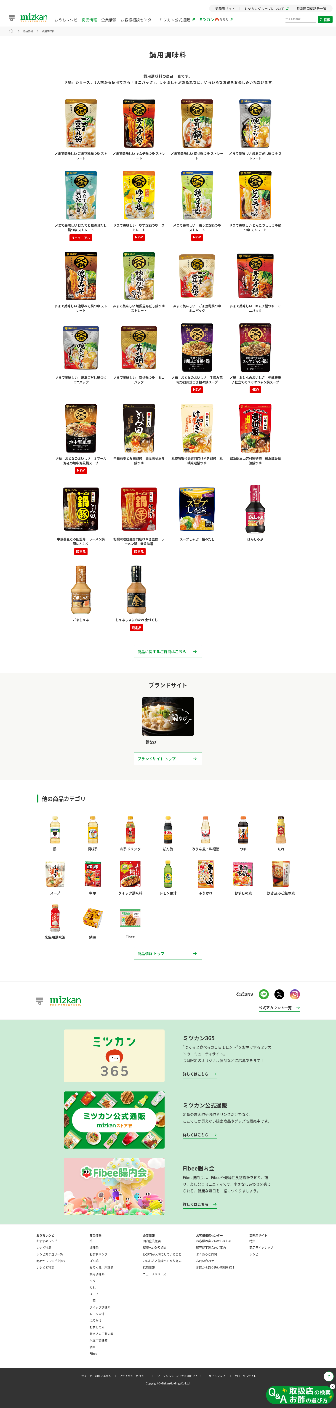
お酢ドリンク (98, 1254)
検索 (327, 19)
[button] (300, 1395)
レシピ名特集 (45, 1267)
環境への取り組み (155, 1247)
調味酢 (94, 1247)
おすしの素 (97, 1327)
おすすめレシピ (46, 1241)
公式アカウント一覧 (275, 1007)
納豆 (93, 1347)
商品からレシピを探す (51, 1261)
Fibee (93, 1353)
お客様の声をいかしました (214, 1241)
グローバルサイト (245, 1376)
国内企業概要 (152, 1241)
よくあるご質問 (206, 1254)
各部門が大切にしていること (162, 1254)
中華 (93, 1300)
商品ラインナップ (261, 1247)
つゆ (93, 1280)
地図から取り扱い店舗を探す (215, 1267)
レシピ (253, 1254)
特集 (252, 1241)
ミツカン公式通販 (174, 19)
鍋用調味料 (48, 31)
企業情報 (109, 19)
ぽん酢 (94, 1261)
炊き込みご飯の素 (101, 1333)
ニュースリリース (154, 1274)
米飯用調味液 (98, 1340)
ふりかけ (95, 1320)
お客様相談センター (138, 19)
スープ (94, 1294)
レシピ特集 (43, 1247)
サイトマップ (221, 1376)
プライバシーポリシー (137, 1376)
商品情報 (89, 19)
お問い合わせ (205, 1261)
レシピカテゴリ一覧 (49, 1254)
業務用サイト (258, 1235)
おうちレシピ (66, 19)
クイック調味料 (100, 1307)
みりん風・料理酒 (101, 1267)
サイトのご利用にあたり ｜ (99, 1376)
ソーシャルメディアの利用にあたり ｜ (182, 1376)
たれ (93, 1287)
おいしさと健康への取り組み (162, 1261)
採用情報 (149, 1267)
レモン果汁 (97, 1314)
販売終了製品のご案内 (211, 1247)
